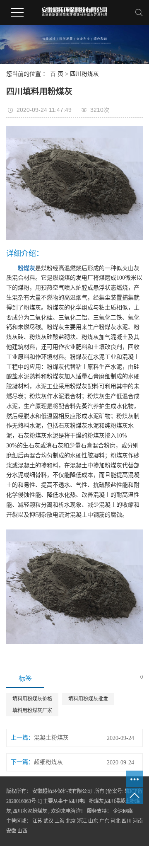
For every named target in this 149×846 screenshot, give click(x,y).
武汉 (48, 821)
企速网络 (122, 811)
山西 (22, 831)
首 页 (56, 74)
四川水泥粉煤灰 (29, 811)
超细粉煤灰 (48, 762)
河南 (138, 821)
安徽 (11, 831)
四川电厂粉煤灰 (86, 801)
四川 (127, 821)
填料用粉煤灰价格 (32, 699)
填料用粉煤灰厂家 (32, 710)
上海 (60, 821)
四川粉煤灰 (84, 74)
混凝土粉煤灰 (51, 738)
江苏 (37, 821)
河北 (115, 821)
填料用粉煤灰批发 (88, 699)
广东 (104, 821)
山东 (93, 821)
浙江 (82, 821)
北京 (71, 821)
